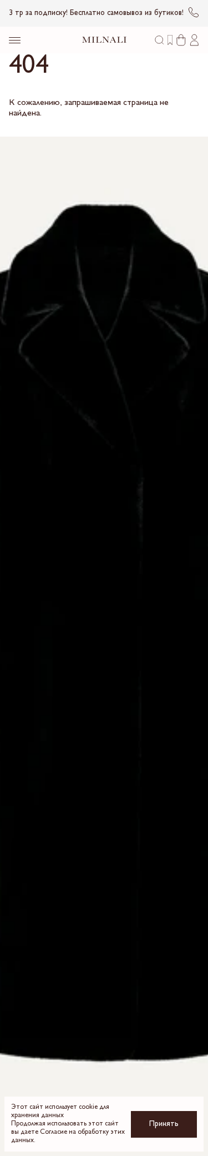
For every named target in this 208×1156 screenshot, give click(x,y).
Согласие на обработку (74, 1132)
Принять (164, 1124)
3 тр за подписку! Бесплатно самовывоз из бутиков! (96, 13)
